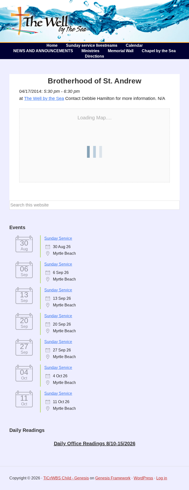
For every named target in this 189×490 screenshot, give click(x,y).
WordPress (143, 478)
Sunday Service (58, 238)
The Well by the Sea (46, 21)
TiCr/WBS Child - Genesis (66, 478)
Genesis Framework (112, 478)
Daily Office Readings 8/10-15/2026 (94, 443)
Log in (161, 478)
